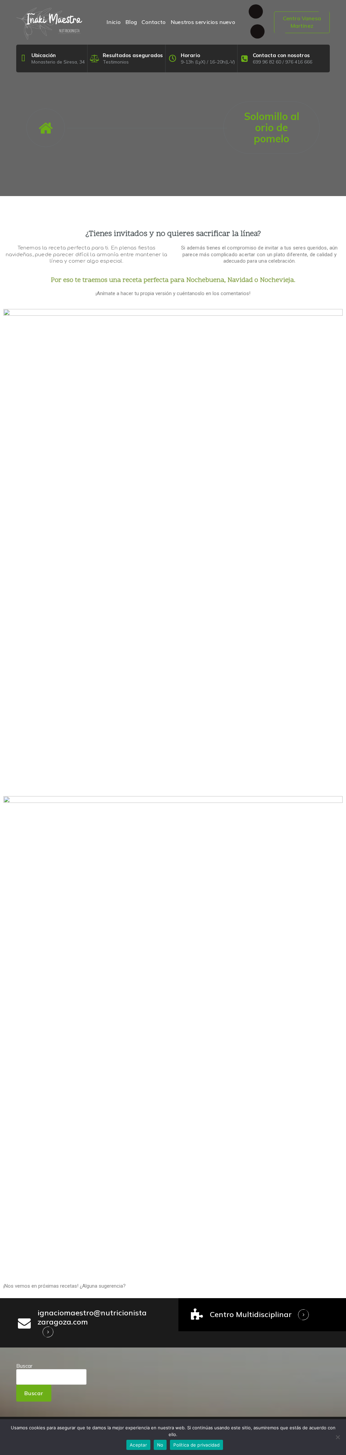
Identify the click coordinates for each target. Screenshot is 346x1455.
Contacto (154, 22)
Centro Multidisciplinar (251, 1314)
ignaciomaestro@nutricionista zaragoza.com (92, 1317)
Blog (131, 22)
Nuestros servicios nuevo (203, 22)
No (160, 1445)
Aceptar (138, 1445)
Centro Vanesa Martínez (302, 22)
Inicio (113, 22)
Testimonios (116, 62)
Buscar (24, 1366)
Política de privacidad (196, 1445)
